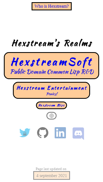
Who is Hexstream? (52, 6)
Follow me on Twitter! (25, 133)
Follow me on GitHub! (43, 133)
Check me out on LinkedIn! (60, 133)
